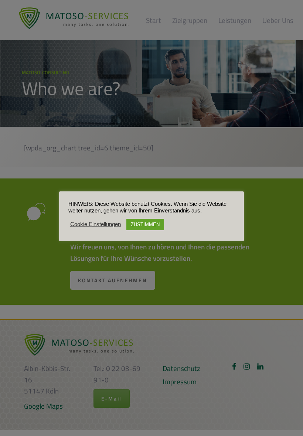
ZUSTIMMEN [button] (145, 224)
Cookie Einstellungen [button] (95, 224)
